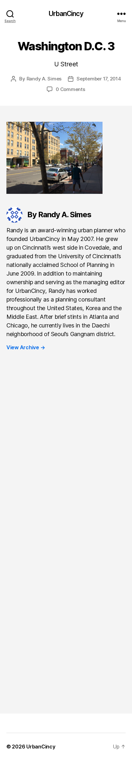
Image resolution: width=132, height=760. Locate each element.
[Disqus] (66, 453)
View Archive (25, 347)
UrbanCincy (66, 13)
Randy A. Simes (44, 79)
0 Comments (70, 89)
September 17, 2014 (99, 79)
